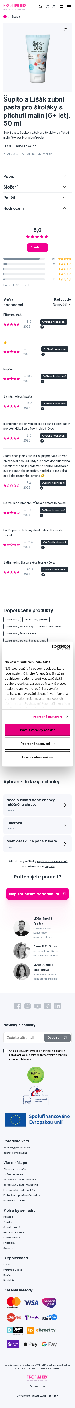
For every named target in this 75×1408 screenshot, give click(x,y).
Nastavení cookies (14, 1200)
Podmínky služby (34, 1368)
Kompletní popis (33, 137)
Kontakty (8, 1280)
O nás (6, 1264)
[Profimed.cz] (15, 6)
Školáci (16, 16)
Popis (8, 176)
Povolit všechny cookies (37, 730)
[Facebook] (17, 1006)
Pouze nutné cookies (37, 757)
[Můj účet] (53, 6)
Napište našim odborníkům (34, 894)
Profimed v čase (12, 1269)
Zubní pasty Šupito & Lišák (20, 633)
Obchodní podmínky (15, 1169)
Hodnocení (13, 208)
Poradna (8, 1216)
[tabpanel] (37, 57)
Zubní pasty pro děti (36, 619)
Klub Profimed (11, 1237)
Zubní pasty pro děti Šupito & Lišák (25, 640)
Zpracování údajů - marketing (20, 1184)
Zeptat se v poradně (15, 1152)
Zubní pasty (12, 619)
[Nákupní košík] (61, 6)
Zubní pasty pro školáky (19, 626)
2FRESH (53, 1395)
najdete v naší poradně (52, 861)
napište (49, 866)
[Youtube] (37, 1006)
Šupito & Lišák (22, 154)
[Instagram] (27, 1006)
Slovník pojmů (11, 1227)
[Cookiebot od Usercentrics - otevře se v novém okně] (53, 647)
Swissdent (9, 1248)
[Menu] (69, 6)
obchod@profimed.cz (16, 1147)
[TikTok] (47, 1006)
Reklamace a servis (14, 1232)
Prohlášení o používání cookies (21, 1195)
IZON (42, 1395)
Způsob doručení (13, 1174)
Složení (10, 187)
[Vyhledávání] (40, 6)
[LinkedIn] (57, 1006)
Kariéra (7, 1274)
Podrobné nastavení (47, 716)
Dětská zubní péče (50, 626)
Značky (7, 1222)
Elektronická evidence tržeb (19, 1190)
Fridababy (9, 1242)
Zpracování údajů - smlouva (19, 1179)
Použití (9, 197)
